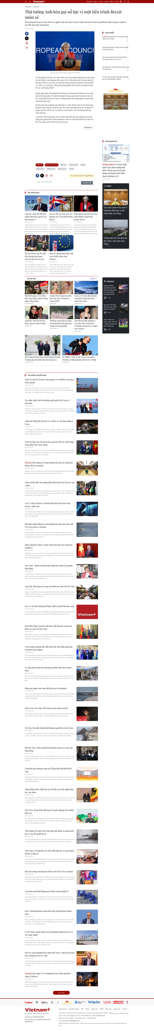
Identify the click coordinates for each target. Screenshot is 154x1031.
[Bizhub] (44, 1002)
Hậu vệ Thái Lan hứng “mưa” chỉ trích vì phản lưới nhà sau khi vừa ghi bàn (110, 323)
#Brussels (63, 165)
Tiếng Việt (89, 1)
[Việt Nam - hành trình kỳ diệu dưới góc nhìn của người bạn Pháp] (87, 571)
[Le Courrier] (107, 1002)
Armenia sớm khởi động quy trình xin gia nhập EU (47, 891)
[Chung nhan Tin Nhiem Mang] (119, 1013)
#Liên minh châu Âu (51, 165)
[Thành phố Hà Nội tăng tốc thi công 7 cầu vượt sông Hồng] (116, 228)
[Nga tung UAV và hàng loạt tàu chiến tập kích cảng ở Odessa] (87, 979)
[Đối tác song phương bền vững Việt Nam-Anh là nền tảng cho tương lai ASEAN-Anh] (87, 958)
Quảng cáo (117, 1009)
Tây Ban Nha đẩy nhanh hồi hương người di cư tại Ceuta (49, 728)
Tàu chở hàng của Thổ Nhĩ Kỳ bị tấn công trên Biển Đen (115, 68)
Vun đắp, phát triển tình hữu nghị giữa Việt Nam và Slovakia (47, 402)
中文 (111, 1)
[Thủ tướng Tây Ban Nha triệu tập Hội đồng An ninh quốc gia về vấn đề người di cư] (87, 836)
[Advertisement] (65, 144)
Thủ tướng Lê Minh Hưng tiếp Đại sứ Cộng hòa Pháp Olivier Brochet (49, 464)
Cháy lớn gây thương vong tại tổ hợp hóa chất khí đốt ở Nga (48, 770)
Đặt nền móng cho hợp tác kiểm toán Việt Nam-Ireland (49, 871)
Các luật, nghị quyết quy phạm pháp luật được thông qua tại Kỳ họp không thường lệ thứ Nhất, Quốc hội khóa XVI (114, 170)
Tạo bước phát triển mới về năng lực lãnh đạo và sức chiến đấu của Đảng (115, 210)
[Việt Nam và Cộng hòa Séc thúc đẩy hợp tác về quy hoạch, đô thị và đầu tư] (87, 856)
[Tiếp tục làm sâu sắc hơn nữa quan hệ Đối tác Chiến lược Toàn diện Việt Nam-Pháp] (87, 447)
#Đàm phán (40, 169)
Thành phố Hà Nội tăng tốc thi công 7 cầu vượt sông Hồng (115, 241)
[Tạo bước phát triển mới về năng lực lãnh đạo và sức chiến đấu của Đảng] (116, 197)
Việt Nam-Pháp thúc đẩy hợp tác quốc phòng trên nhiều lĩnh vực (49, 811)
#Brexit (83, 165)
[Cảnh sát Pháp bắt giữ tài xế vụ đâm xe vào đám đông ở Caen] (87, 427)
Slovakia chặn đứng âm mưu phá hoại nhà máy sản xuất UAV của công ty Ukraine (49, 525)
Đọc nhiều (109, 33)
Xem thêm (61, 993)
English (95, 1)
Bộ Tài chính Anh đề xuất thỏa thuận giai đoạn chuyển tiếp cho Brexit (35, 256)
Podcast (110, 281)
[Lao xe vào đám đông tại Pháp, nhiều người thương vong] (87, 612)
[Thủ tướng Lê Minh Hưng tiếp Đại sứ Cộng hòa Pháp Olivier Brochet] (87, 468)
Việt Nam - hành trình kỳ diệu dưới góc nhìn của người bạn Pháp (49, 567)
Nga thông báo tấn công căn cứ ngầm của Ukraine (115, 38)
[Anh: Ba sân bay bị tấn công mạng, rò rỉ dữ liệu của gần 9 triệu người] (87, 385)
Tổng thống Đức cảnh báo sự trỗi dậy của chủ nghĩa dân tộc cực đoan (49, 791)
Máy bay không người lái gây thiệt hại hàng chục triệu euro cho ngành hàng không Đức (110, 290)
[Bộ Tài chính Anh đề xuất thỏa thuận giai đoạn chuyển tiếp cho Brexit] (37, 243)
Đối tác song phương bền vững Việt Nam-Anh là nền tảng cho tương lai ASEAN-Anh (49, 954)
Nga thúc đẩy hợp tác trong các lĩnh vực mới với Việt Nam (50, 586)
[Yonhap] (80, 1002)
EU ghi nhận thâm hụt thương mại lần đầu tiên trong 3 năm (48, 669)
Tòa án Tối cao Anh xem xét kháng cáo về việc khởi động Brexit (61, 217)
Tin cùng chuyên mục (37, 375)
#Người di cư (51, 169)
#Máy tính (40, 165)
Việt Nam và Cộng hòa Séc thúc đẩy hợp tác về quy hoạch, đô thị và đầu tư (49, 852)
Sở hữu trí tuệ (62, 1009)
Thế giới (28, 7)
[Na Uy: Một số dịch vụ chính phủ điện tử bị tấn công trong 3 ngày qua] (87, 509)
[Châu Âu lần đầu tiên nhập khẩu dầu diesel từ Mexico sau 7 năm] (87, 488)
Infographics (111, 141)
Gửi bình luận (87, 183)
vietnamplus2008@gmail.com (71, 1021)
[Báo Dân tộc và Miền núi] (27, 1002)
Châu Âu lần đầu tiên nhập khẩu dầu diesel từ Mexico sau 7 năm (50, 484)
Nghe (109, 297)
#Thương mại (62, 169)
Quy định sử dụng (74, 1009)
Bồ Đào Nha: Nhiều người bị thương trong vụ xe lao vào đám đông (49, 749)
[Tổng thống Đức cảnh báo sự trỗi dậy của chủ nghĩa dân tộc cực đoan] (87, 795)
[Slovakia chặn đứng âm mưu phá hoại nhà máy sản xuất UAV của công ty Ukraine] (87, 530)
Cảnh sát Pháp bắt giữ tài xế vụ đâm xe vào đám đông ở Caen (49, 422)
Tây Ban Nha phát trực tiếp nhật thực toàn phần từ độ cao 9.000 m (114, 58)
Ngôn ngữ (94, 1009)
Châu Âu (36, 7)
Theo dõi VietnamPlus (77, 176)
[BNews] (37, 1002)
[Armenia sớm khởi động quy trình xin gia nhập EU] (87, 897)
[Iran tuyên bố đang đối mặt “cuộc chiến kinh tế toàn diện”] (123, 308)
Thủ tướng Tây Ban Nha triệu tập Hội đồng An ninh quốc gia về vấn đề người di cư (49, 832)
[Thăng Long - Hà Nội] (121, 2)
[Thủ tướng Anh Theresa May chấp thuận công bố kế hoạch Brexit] (86, 203)
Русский (116, 1)
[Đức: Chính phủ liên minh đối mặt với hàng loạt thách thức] (87, 917)
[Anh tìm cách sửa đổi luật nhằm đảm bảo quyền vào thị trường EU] (37, 203)
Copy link (27, 48)
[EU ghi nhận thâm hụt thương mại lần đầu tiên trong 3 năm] (87, 673)
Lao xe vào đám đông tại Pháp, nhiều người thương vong (49, 606)
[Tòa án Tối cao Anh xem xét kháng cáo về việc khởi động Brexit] (61, 203)
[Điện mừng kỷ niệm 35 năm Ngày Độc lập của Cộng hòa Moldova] (87, 550)
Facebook (27, 34)
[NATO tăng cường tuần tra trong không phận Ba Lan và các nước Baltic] (87, 937)
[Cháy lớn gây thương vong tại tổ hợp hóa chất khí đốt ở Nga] (87, 774)
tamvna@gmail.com (99, 1015)
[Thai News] (57, 1002)
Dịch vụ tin (108, 1009)
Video (108, 186)
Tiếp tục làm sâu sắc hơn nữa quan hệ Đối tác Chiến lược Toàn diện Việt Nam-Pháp (49, 443)
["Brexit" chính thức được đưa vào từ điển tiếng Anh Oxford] (61, 243)
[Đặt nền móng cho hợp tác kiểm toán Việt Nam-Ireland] (87, 877)
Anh (72, 169)
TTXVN (101, 1009)
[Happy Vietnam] (67, 1002)
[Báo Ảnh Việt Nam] (118, 1002)
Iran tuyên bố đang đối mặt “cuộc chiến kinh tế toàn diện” (110, 307)
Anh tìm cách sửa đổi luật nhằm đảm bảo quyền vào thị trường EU (36, 217)
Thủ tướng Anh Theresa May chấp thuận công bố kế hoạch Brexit (86, 217)
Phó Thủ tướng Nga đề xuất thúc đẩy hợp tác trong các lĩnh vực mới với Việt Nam (48, 627)
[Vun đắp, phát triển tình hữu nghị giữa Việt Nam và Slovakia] (87, 406)
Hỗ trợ (87, 1009)
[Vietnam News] (94, 1002)
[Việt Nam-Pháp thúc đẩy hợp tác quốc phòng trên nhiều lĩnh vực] (87, 816)
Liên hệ (125, 1009)
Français (101, 1)
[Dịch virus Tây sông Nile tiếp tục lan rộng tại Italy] (87, 714)
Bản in (27, 43)
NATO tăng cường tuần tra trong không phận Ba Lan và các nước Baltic (49, 933)
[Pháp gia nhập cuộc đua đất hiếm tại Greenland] (87, 694)
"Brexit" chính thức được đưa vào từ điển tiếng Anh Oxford (61, 256)
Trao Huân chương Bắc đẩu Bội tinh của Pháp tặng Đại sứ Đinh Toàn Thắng (49, 648)
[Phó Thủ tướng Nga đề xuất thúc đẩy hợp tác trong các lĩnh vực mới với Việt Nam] (87, 631)
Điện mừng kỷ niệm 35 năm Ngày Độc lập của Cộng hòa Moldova (48, 546)
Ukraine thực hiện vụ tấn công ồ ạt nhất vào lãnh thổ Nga (115, 48)
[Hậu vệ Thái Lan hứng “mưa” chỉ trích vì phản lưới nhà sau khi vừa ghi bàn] (123, 322)
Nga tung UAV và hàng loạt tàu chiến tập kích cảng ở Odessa (48, 975)
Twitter (27, 38)
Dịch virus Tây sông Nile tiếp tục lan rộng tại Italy (46, 708)
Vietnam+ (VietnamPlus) (39, 1)
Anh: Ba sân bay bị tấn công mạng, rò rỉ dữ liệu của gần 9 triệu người (49, 381)
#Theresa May (73, 165)
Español (107, 1)
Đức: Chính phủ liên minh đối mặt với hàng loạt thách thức (48, 912)
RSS (82, 1009)
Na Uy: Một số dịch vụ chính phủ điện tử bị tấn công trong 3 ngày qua (47, 504)
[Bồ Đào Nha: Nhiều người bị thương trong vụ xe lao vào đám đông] (87, 753)
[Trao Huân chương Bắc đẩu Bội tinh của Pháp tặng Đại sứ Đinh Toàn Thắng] (87, 652)
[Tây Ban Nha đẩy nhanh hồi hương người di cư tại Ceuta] (87, 733)
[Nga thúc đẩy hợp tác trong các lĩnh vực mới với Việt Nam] (87, 592)
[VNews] (127, 1002)
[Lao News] (52, 1002)
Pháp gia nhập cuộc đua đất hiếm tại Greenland (45, 688)
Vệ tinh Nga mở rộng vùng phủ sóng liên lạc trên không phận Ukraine (115, 78)
